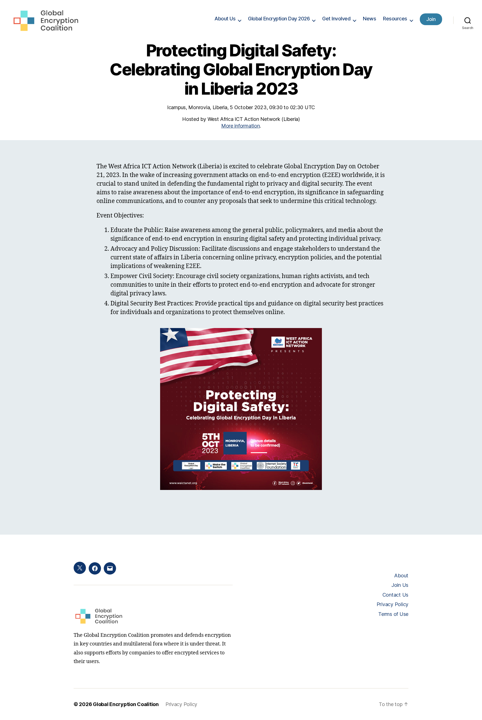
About (401, 575)
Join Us (399, 585)
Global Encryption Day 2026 (279, 18)
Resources (395, 18)
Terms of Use (393, 614)
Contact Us (395, 595)
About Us (225, 18)
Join (430, 19)
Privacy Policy (392, 604)
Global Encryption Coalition (126, 704)
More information (240, 126)
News (369, 18)
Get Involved (336, 18)
